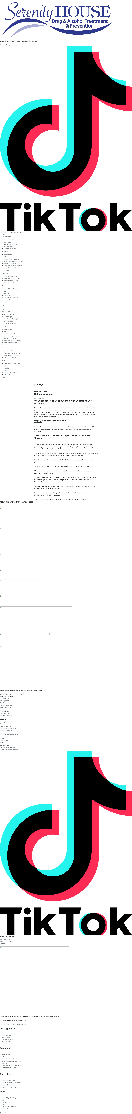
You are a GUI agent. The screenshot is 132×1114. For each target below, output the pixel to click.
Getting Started (6, 237)
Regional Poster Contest (11, 280)
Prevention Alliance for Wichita (13, 278)
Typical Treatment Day (10, 268)
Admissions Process (10, 248)
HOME (2, 738)
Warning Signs (8, 242)
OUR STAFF (4, 740)
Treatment (5, 252)
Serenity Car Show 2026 (11, 298)
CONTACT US (4, 745)
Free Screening (8, 246)
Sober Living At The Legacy (12, 289)
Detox (5, 257)
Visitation (6, 270)
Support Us (5, 303)
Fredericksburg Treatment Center (14, 261)
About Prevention (5, 713)
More (3, 286)
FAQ (5, 291)
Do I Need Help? (9, 240)
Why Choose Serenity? (11, 244)
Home (3, 234)
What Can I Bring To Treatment (13, 266)
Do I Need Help (4, 698)
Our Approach (8, 255)
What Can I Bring (5, 939)
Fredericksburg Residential (8, 728)
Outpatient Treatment (10, 263)
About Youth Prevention (11, 276)
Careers (4, 305)
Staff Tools (7, 295)
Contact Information (10, 283)
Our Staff (6, 293)
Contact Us (7, 300)
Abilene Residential (6, 726)
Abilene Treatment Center (11, 259)
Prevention (5, 273)
